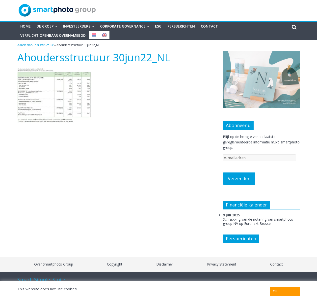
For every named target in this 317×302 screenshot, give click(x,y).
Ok (275, 291)
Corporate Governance (122, 26)
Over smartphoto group (53, 264)
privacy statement (221, 264)
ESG (158, 26)
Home (25, 26)
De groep (45, 26)
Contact (209, 26)
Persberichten (181, 26)
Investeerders (76, 26)
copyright (114, 264)
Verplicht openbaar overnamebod (53, 35)
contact (276, 264)
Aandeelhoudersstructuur (35, 45)
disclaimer (164, 264)
